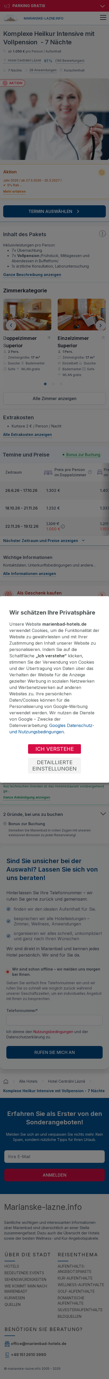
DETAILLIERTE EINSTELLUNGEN (54, 765)
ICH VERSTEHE (54, 749)
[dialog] (54, 689)
